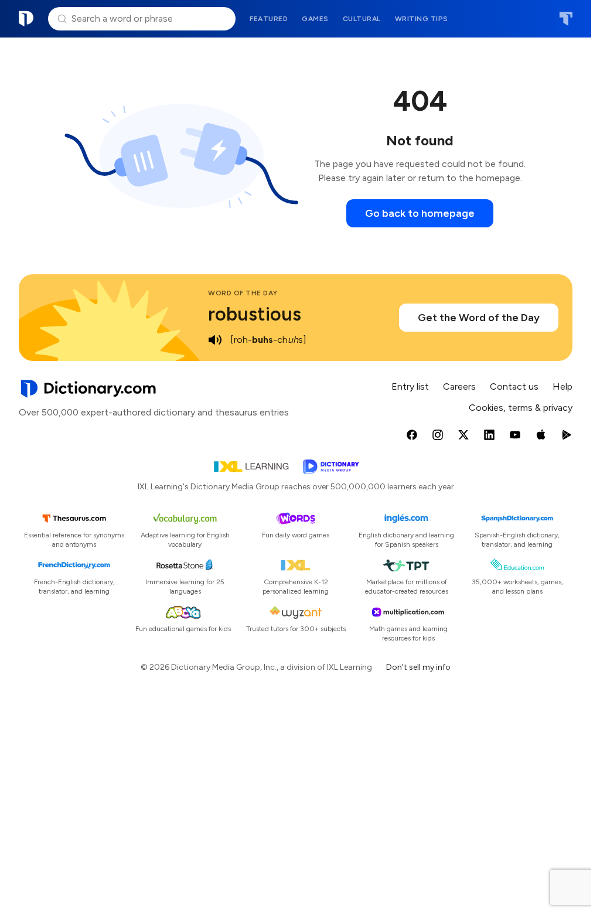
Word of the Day (243, 293)
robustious (254, 314)
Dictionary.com (26, 19)
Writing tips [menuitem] (421, 19)
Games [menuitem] (315, 19)
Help (562, 386)
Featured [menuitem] (269, 19)
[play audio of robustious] (215, 340)
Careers (459, 386)
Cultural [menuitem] (362, 19)
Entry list (410, 386)
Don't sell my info (418, 667)
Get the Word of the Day (479, 317)
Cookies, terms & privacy (520, 407)
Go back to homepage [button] (420, 213)
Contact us (514, 386)
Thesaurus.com (565, 19)
